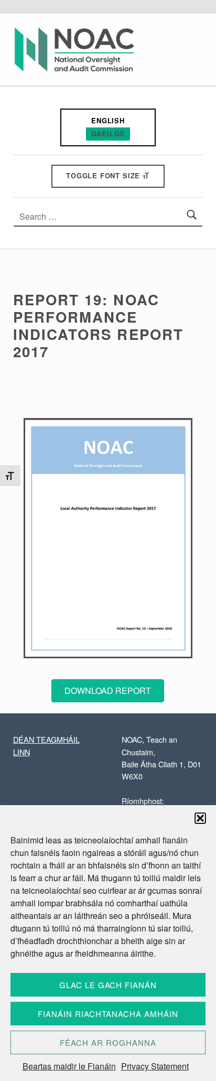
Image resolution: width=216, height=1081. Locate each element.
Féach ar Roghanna (108, 1042)
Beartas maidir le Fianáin (69, 1066)
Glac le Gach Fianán (108, 984)
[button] (200, 818)
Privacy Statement (155, 1066)
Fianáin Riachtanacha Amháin (108, 1013)
